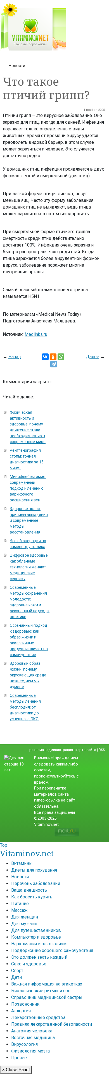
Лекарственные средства (38, 1017)
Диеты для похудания (34, 870)
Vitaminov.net (27, 853)
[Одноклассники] (53, 356)
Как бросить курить (31, 897)
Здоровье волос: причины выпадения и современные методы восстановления (29, 520)
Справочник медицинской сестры (46, 997)
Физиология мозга (30, 1051)
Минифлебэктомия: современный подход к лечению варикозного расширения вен (28, 488)
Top (3, 845)
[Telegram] (53, 364)
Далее (92, 356)
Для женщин (24, 917)
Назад (14, 356)
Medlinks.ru (36, 334)
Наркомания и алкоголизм (39, 943)
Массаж (19, 910)
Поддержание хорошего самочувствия (52, 950)
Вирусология (24, 1044)
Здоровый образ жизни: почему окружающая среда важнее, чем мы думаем (28, 675)
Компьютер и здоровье (36, 937)
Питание (20, 903)
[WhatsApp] (61, 356)
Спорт (17, 970)
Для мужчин (24, 923)
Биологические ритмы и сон (40, 990)
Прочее (19, 1057)
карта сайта (85, 750)
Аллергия (21, 1010)
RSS (102, 750)
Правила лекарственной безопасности (51, 1024)
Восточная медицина (33, 1037)
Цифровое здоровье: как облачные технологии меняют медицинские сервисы (29, 567)
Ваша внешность (29, 890)
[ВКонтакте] (45, 356)
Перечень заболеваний (35, 883)
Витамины (22, 863)
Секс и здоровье (28, 964)
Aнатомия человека (31, 1031)
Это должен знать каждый (39, 957)
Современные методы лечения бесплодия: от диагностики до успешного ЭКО (25, 707)
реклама (36, 750)
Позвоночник (25, 1004)
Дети (16, 977)
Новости (17, 65)
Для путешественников (36, 930)
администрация (59, 750)
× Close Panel (16, 1069)
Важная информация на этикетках (46, 984)
